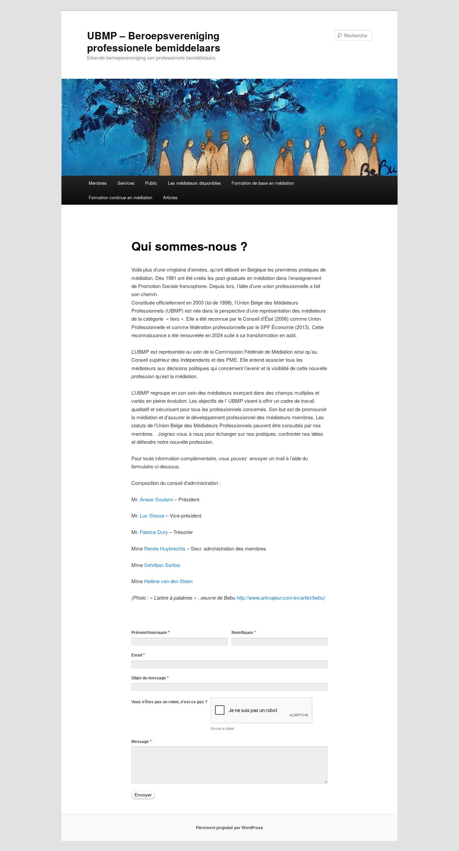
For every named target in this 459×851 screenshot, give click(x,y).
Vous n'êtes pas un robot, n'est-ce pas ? (169, 702)
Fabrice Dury (154, 531)
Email (138, 655)
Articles (170, 197)
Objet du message (150, 678)
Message (141, 741)
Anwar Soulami (156, 499)
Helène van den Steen (168, 580)
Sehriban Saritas (162, 564)
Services (126, 183)
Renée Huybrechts (164, 548)
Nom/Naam (244, 632)
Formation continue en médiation (120, 197)
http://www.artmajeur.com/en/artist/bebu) (281, 597)
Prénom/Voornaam (150, 632)
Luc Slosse (152, 515)
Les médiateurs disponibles (194, 183)
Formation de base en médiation (263, 183)
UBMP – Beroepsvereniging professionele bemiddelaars (153, 41)
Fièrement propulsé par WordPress (229, 827)
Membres (98, 183)
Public (151, 183)
